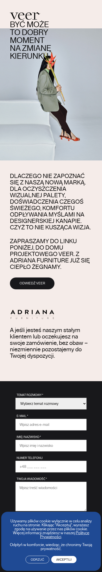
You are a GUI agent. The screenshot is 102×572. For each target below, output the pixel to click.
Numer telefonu (30, 457)
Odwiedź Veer (32, 283)
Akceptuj (64, 559)
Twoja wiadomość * (32, 478)
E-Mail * (22, 415)
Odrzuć (37, 559)
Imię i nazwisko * (29, 436)
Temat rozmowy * (30, 395)
